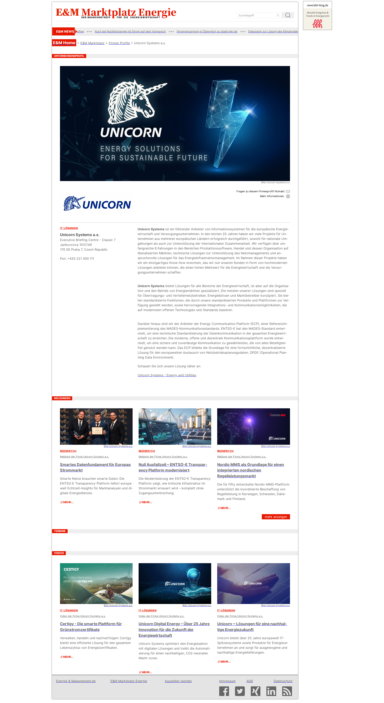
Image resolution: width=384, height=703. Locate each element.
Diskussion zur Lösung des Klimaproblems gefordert (246, 31)
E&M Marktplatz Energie (128, 681)
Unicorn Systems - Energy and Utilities (167, 375)
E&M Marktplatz (92, 43)
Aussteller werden (178, 681)
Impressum (227, 681)
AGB (249, 681)
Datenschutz (283, 681)
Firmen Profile (119, 43)
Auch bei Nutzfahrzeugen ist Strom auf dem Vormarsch (94, 31)
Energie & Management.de (76, 681)
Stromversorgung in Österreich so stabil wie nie (171, 31)
